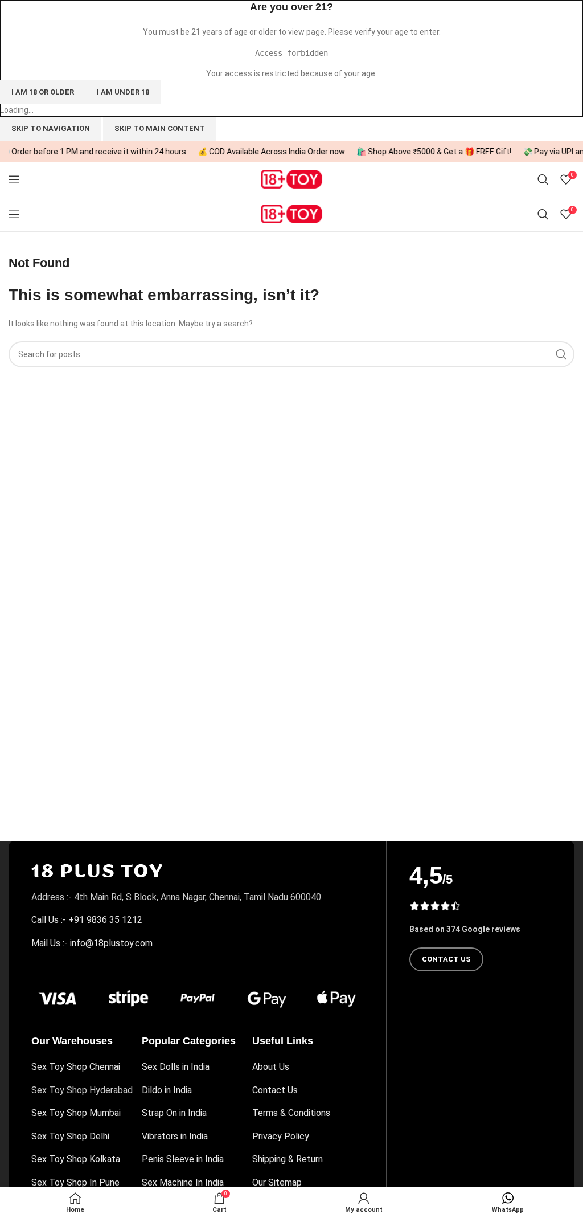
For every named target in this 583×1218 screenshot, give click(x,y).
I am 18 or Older (42, 92)
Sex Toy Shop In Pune (75, 1182)
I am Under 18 (123, 92)
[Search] (543, 179)
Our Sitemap (277, 1182)
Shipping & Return (287, 1159)
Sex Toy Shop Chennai (75, 1066)
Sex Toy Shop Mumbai (76, 1112)
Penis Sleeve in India (183, 1159)
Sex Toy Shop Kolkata (75, 1159)
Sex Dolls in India (176, 1066)
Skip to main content (159, 128)
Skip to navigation (50, 128)
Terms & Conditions (291, 1112)
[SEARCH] (561, 354)
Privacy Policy (280, 1136)
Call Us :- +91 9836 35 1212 (86, 919)
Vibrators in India (175, 1136)
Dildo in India (167, 1090)
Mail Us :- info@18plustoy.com (92, 943)
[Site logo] (291, 178)
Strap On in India (174, 1112)
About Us (270, 1066)
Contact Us (275, 1090)
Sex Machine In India (183, 1182)
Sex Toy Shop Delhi (70, 1136)
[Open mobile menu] (14, 179)
